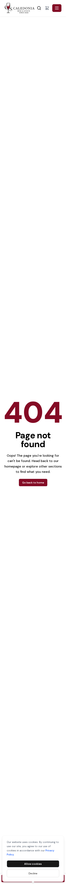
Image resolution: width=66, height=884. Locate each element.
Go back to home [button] (33, 482)
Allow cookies (33, 863)
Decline (33, 873)
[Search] (39, 8)
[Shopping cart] (47, 8)
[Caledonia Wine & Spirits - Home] (20, 8)
